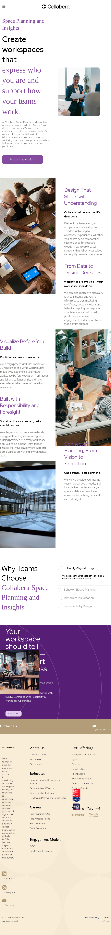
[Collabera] (55, 7)
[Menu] (4, 6)
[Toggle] (60, 568)
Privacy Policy (92, 917)
